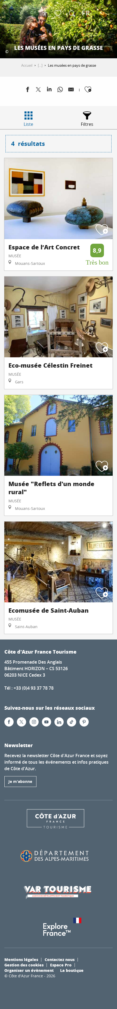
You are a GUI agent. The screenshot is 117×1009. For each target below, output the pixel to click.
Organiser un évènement (29, 970)
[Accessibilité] (45, 13)
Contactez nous (60, 959)
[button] (72, 13)
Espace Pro (61, 965)
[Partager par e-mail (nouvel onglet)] (71, 90)
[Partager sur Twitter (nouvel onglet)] (38, 90)
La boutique (72, 970)
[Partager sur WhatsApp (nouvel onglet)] (60, 90)
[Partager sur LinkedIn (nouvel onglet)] (49, 90)
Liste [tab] (28, 124)
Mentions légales (21, 959)
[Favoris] (58, 14)
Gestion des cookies (24, 965)
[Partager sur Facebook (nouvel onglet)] (27, 90)
